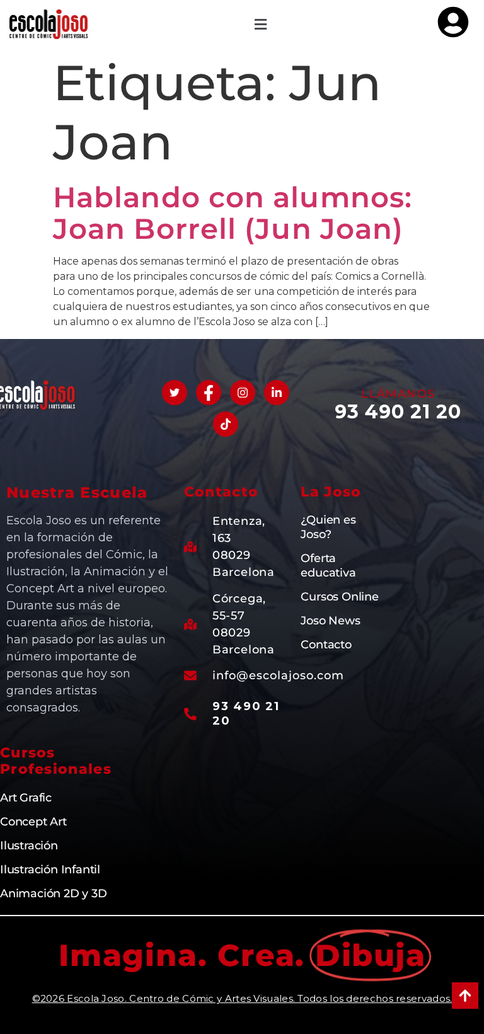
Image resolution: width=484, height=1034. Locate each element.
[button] (261, 24)
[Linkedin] (276, 392)
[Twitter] (174, 392)
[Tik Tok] (225, 424)
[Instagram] (242, 392)
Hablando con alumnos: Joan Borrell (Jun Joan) (232, 213)
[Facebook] (208, 392)
